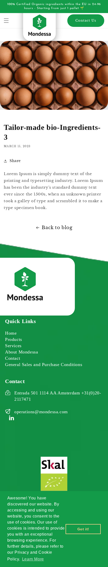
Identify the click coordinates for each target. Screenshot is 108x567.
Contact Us (85, 20)
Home (11, 333)
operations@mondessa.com (41, 411)
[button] (6, 20)
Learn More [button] (33, 559)
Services (13, 345)
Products (13, 339)
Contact (12, 358)
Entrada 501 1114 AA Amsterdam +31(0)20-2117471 (57, 396)
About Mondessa (21, 351)
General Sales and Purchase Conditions (43, 364)
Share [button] (15, 161)
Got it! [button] (83, 529)
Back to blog (57, 227)
